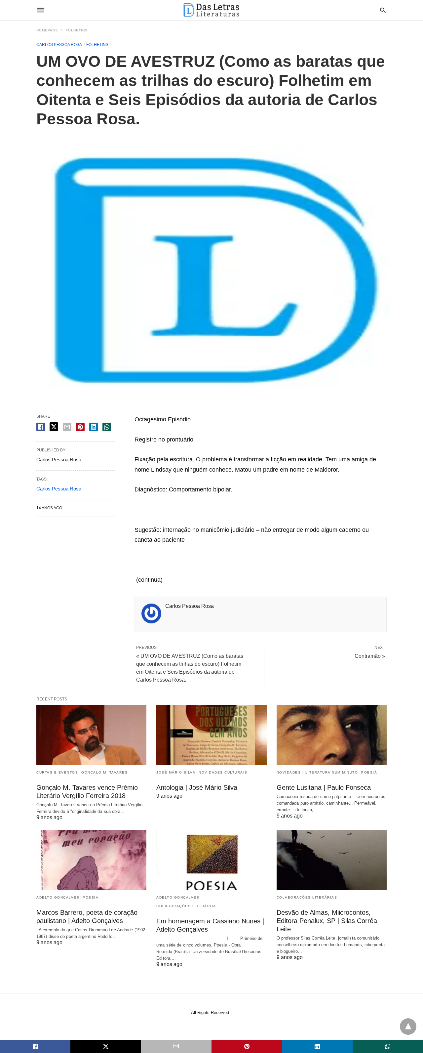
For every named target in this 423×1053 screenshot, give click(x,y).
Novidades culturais (223, 772)
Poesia (369, 772)
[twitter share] (54, 426)
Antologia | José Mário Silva (196, 787)
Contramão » (370, 656)
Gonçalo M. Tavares (104, 772)
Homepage (47, 30)
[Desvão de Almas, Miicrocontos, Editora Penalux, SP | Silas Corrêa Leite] (332, 860)
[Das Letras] (211, 10)
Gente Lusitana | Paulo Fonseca (324, 787)
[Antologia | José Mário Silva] (211, 735)
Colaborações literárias (186, 906)
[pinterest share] (80, 427)
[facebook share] (40, 427)
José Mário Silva (175, 772)
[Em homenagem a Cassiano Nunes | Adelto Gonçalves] (211, 860)
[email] (176, 1046)
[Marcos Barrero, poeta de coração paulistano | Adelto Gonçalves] (91, 860)
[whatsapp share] (106, 427)
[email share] (67, 427)
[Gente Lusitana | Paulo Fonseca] (332, 735)
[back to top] (408, 1026)
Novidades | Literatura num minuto (317, 772)
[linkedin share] (93, 427)
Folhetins (77, 30)
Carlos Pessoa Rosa (59, 44)
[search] (383, 10)
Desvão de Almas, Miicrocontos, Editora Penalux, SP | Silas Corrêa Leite (327, 921)
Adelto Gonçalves (57, 897)
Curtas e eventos (57, 772)
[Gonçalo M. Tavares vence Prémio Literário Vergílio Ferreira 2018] (91, 735)
